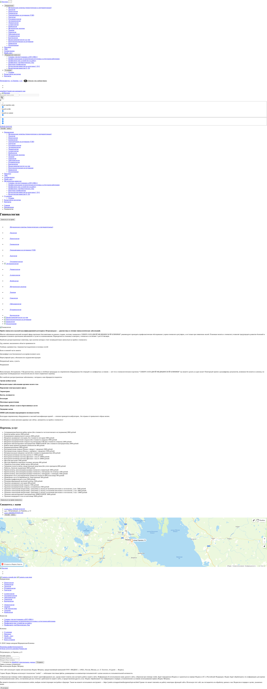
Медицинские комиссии (12, 55)
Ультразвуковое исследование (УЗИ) (21, 15)
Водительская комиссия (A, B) (19, 68)
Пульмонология (14, 36)
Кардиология (13, 38)
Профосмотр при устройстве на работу (22, 61)
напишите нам (20, 91)
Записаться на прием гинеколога (11, 500)
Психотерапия (13, 45)
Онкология (12, 32)
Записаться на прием (7, 219)
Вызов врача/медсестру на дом (19, 40)
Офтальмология (14, 34)
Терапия (11, 30)
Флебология (12, 26)
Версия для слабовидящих (37, 81)
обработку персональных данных (23, 662)
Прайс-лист (8, 53)
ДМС (6, 49)
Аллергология (13, 24)
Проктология (13, 11)
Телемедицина (9, 51)
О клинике (8, 70)
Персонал (7, 47)
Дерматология (13, 23)
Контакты (7, 76)
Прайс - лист (8, 636)
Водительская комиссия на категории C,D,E (24, 66)
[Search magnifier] (2, 97)
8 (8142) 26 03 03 (6, 126)
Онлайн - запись (6, 128)
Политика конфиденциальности (11, 647)
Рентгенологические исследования (20, 41)
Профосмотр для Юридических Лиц (21, 62)
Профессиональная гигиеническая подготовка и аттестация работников (34, 59)
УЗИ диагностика (10, 608)
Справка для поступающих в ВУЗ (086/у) (23, 57)
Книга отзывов (9, 640)
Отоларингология (14, 19)
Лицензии (7, 638)
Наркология (12, 43)
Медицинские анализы (16, 28)
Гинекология (12, 13)
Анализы (7, 610)
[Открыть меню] (1, 93)
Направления (9, 5)
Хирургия (11, 17)
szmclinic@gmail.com (7, 91)
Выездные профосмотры (17, 64)
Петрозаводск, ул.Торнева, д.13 (11, 81)
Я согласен (4, 688)
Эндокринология (14, 21)
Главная (7, 205)
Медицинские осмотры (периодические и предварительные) (30, 8)
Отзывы (11, 72)
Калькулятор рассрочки (12, 74)
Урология (11, 9)
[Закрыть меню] (10, 1)
